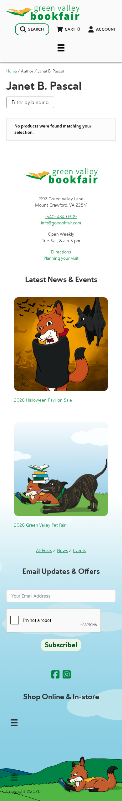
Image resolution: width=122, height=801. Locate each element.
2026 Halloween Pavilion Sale (43, 400)
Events (79, 550)
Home (11, 71)
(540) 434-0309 (61, 216)
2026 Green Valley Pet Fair (40, 525)
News (62, 550)
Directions (61, 252)
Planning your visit (61, 258)
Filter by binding (30, 102)
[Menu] (61, 48)
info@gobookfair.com (61, 223)
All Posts (44, 550)
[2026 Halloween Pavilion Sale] (61, 343)
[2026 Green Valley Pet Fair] (61, 469)
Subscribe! (61, 645)
